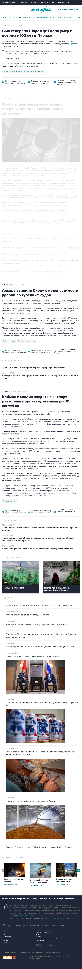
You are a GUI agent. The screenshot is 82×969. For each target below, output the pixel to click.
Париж (5, 71)
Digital (52, 17)
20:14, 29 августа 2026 (18, 99)
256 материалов (62, 885)
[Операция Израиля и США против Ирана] (40, 877)
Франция (41, 71)
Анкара (5, 341)
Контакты (6, 899)
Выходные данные (34, 958)
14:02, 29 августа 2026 (18, 391)
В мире (18, 17)
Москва (46, 17)
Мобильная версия (8, 2)
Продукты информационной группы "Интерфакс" (34, 925)
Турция (13, 341)
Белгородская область (58, 211)
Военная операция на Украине (13, 880)
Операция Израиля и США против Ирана (39, 881)
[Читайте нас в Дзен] (37, 945)
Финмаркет (60, 2)
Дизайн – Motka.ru (62, 956)
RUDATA (38, 937)
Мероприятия (70, 899)
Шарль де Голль (16, 71)
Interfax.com (35, 2)
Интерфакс (41, 9)
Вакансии (43, 899)
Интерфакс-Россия (47, 2)
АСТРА (5, 943)
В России (12, 17)
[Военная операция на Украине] (14, 876)
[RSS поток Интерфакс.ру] (47, 945)
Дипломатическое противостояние (64, 880)
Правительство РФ (10, 501)
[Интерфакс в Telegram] (40, 945)
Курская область (27, 211)
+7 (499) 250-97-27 (14, 920)
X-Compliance (7, 937)
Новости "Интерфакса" (43, 933)
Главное (5, 17)
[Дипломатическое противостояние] (66, 876)
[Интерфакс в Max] (50, 945)
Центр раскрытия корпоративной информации (46, 940)
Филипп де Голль (30, 71)
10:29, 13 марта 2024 (15, 25)
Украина (21, 341)
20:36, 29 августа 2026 (16, 285)
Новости (58, 17)
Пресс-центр (32, 899)
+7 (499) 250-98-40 (60, 918)
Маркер (5, 941)
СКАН (38, 935)
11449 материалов (10, 885)
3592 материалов (36, 886)
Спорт (33, 17)
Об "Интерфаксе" (23, 2)
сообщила (9, 419)
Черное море (31, 341)
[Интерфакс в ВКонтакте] (44, 945)
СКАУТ (5, 939)
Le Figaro (71, 44)
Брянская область (41, 211)
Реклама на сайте (56, 899)
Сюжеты (65, 17)
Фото (70, 17)
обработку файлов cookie (25, 915)
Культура (39, 17)
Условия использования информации (40, 956)
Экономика (26, 17)
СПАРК (5, 935)
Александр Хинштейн (10, 211)
